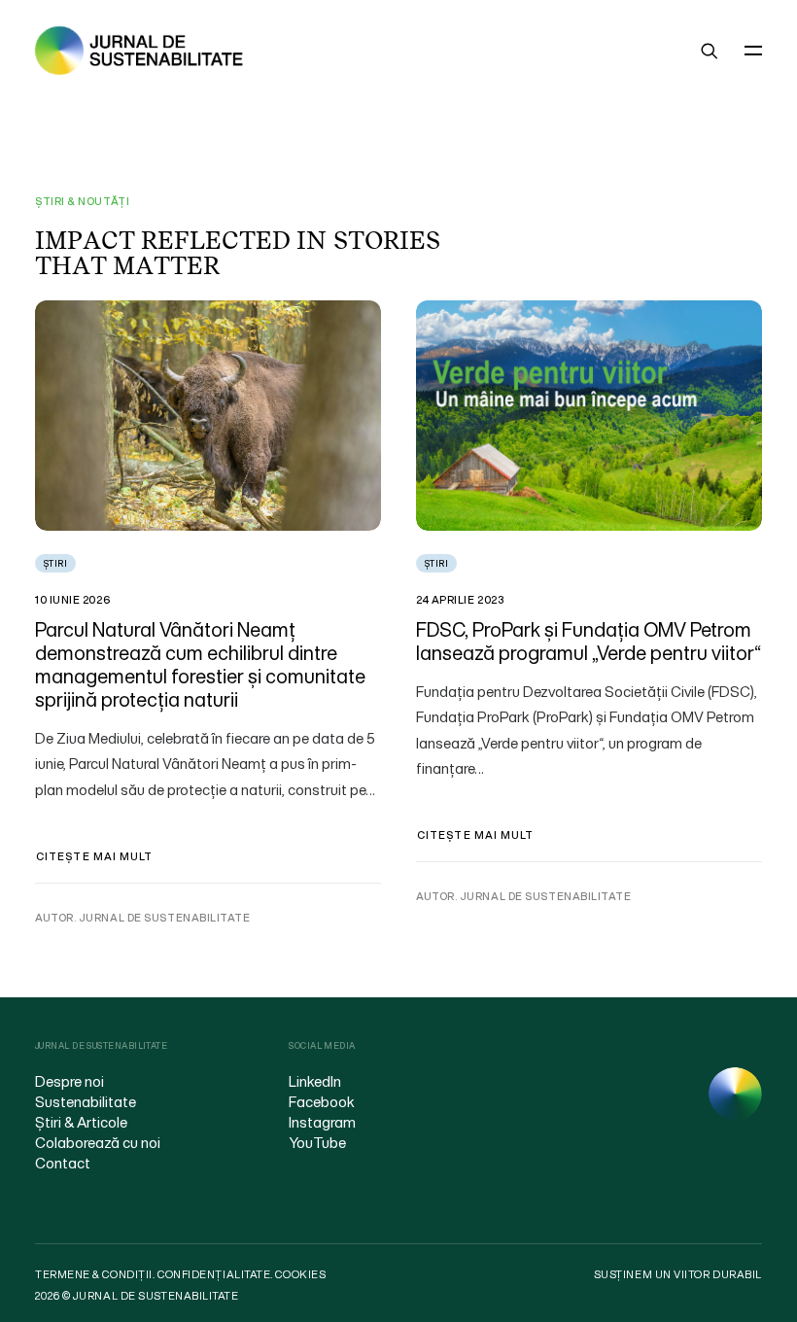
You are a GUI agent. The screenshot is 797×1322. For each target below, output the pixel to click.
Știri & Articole (81, 1121)
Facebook (322, 1101)
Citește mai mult (95, 856)
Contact (62, 1162)
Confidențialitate (213, 1274)
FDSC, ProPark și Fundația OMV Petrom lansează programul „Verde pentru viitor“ (588, 641)
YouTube (317, 1142)
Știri (55, 563)
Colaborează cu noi (97, 1142)
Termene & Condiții (94, 1274)
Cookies (300, 1274)
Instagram (322, 1121)
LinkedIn (315, 1081)
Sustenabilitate (85, 1101)
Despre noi (69, 1081)
